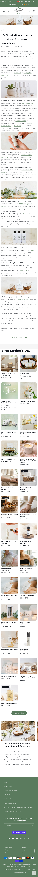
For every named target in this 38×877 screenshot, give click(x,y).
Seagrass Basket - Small (9, 514)
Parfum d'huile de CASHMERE (26, 542)
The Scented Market (12, 864)
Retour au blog (20, 337)
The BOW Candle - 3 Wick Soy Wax (8, 374)
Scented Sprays (27, 103)
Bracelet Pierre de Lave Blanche (9, 488)
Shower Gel (27, 214)
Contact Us (7, 799)
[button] (4, 11)
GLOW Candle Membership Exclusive (8, 401)
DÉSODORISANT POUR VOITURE (8, 542)
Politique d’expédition (20, 872)
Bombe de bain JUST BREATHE (26, 569)
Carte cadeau (24, 373)
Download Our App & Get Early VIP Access (18, 807)
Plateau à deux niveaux (28, 401)
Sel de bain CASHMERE (9, 676)
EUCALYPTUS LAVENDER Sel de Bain (9, 596)
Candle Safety (8, 786)
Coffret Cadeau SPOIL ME (8, 433)
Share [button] (5, 30)
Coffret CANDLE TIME (8, 459)
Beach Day (17, 126)
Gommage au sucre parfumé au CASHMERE (27, 677)
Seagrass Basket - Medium (26, 488)
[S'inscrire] (32, 825)
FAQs (5, 782)
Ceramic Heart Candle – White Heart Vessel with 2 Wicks (28, 461)
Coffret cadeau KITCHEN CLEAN (28, 433)
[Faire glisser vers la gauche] (15, 772)
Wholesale (7, 794)
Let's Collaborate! (10, 803)
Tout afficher (19, 713)
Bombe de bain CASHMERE (6, 569)
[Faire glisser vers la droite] (23, 772)
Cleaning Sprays (22, 299)
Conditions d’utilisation (28, 869)
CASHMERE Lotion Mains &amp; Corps (9, 650)
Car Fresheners (20, 121)
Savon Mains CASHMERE (9, 703)
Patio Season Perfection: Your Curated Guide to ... (18, 744)
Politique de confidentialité (12, 869)
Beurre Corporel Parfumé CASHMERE (26, 623)
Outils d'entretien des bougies (8, 623)
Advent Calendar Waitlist (12, 811)
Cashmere (17, 73)
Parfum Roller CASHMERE (24, 650)
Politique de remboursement (23, 866)
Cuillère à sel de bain (27, 595)
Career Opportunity (10, 790)
